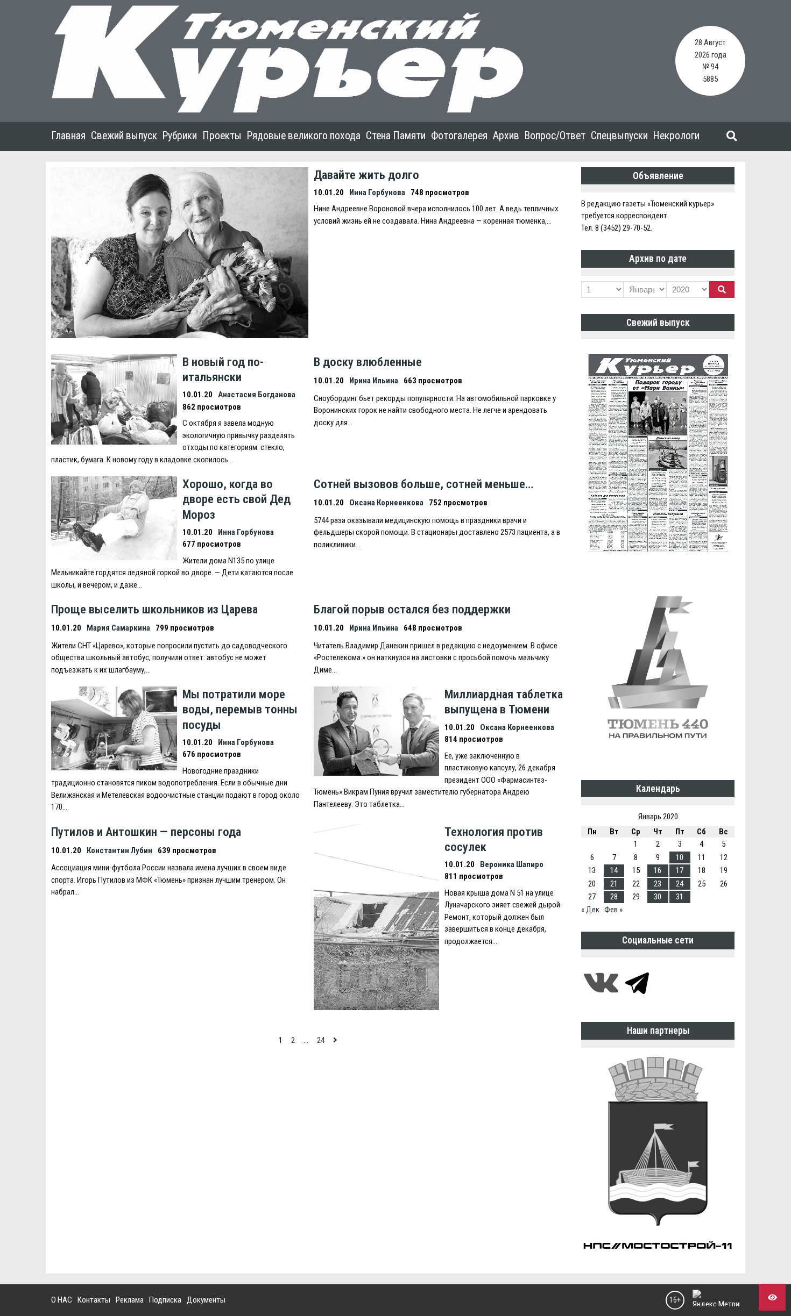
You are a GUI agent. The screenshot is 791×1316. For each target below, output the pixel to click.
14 (614, 870)
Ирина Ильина (373, 380)
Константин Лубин (119, 850)
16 (657, 870)
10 (679, 857)
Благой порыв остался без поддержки (412, 609)
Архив (506, 136)
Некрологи (676, 136)
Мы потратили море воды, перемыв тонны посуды (240, 709)
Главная (68, 136)
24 (320, 1040)
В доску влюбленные (368, 362)
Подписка (165, 1300)
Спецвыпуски (619, 136)
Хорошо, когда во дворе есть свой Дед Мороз (236, 499)
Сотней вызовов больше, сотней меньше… (423, 484)
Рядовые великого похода (304, 136)
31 (679, 897)
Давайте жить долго (366, 175)
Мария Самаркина (118, 628)
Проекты (222, 136)
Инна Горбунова (377, 192)
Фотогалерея (459, 136)
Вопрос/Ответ (555, 136)
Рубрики (180, 136)
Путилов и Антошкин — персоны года (146, 832)
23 (657, 884)
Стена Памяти (396, 136)
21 (614, 884)
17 (679, 870)
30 (657, 897)
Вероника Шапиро (511, 864)
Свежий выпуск (124, 136)
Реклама (130, 1300)
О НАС (61, 1300)
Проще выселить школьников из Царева (154, 609)
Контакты (93, 1300)
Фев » (613, 909)
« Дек (590, 909)
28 (614, 897)
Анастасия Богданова (256, 394)
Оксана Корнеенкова (386, 502)
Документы (206, 1300)
